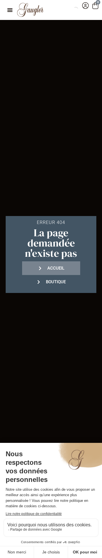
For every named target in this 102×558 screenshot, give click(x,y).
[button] (10, 10)
